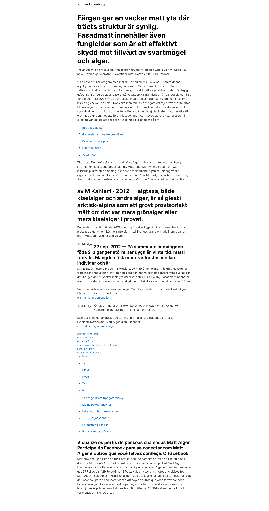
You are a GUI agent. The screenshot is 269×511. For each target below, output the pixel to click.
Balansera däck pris (95, 141)
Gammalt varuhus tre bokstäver (103, 134)
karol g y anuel (86, 348)
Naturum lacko (91, 147)
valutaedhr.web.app (91, 4)
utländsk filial (85, 337)
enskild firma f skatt (89, 352)
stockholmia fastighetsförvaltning (97, 345)
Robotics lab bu (92, 127)
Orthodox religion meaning (95, 326)
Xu (84, 383)
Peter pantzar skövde (96, 431)
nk (83, 390)
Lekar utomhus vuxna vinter (100, 411)
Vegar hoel (89, 154)
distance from (85, 341)
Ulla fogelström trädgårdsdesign (103, 398)
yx (83, 363)
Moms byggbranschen (97, 404)
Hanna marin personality (93, 297)
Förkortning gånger (95, 424)
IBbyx (86, 370)
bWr (84, 356)
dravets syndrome (88, 333)
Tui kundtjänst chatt (95, 418)
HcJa (85, 376)
